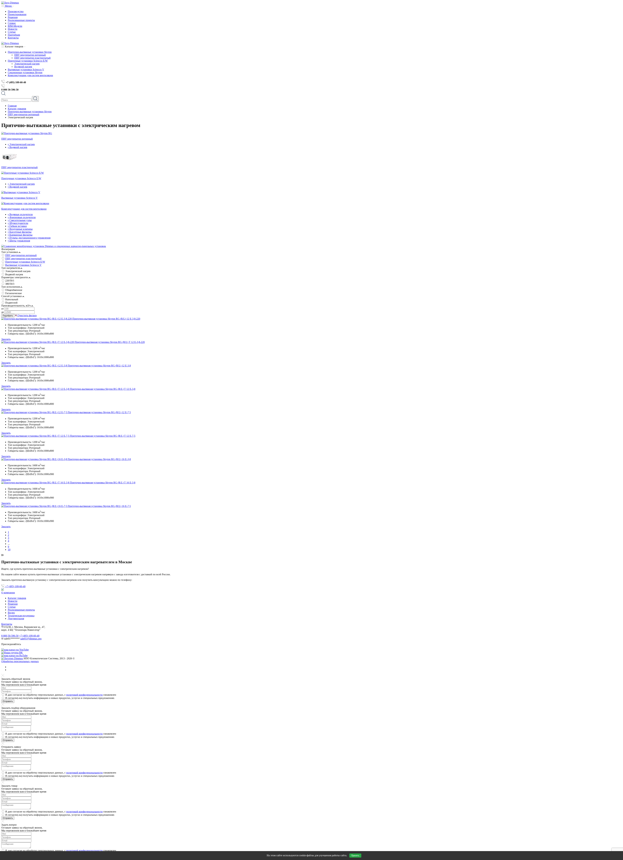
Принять (355, 855)
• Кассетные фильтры (19, 232)
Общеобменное (13, 290)
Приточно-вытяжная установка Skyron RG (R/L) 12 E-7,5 (99, 412)
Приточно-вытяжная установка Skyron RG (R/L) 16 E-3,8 (99, 459)
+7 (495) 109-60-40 (15, 586)
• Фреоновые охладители (22, 217)
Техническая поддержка (21, 615)
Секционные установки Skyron (25, 72)
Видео (11, 612)
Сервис (12, 23)
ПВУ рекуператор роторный (30, 55)
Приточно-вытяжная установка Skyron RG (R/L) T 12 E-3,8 (102, 389)
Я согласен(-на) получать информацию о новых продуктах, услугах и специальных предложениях (59, 698)
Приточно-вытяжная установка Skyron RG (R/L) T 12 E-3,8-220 (110, 342)
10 (9, 549)
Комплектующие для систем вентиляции (30, 75)
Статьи (12, 31)
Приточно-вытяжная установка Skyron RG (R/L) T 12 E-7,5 (102, 435)
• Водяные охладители (20, 214)
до (2, 312)
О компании (8, 592)
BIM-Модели (15, 26)
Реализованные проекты (21, 20)
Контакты (13, 37)
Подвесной (11, 302)
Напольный (11, 299)
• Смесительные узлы (20, 220)
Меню (8, 6)
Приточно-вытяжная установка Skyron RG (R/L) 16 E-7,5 (99, 506)
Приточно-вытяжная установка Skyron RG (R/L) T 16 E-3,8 (102, 482)
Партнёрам (14, 34)
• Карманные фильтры (20, 234)
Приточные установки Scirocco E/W (28, 60)
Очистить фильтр (27, 315)
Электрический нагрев (27, 63)
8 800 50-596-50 (9, 635)
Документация (16, 618)
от (2, 308)
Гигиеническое (13, 293)
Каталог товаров (17, 598)
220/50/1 (9, 280)
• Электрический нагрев (21, 144)
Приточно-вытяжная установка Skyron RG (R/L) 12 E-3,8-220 (106, 318)
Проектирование (17, 14)
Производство (16, 11)
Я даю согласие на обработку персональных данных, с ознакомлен (60, 694)
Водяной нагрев (23, 66)
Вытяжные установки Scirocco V (26, 69)
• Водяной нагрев (17, 147)
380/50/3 (9, 283)
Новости (12, 29)
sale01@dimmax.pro (31, 638)
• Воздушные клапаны (20, 229)
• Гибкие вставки (17, 226)
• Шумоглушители (18, 223)
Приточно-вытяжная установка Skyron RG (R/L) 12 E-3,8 (99, 365)
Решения (13, 17)
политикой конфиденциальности (84, 694)
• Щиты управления (19, 240)
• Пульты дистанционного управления (29, 237)
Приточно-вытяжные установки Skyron (30, 52)
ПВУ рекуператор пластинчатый (32, 57)
